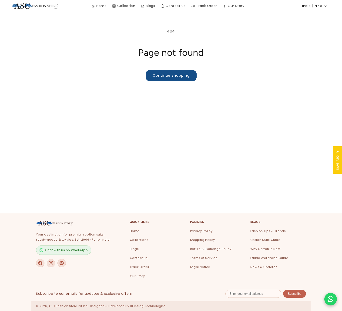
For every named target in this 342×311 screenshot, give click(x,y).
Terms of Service (204, 258)
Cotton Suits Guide (265, 240)
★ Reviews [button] (337, 160)
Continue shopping (171, 75)
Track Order (140, 267)
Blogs (134, 249)
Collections (139, 240)
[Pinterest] (61, 263)
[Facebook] (40, 263)
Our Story (137, 276)
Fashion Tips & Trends (268, 231)
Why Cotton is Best (265, 249)
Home (135, 231)
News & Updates (263, 267)
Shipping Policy (202, 240)
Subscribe (294, 293)
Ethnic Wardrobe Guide (269, 258)
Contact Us (139, 258)
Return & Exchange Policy (210, 249)
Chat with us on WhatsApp (66, 250)
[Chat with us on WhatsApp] (330, 299)
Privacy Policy (201, 231)
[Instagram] (51, 263)
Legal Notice (200, 267)
